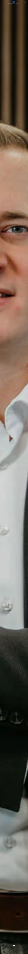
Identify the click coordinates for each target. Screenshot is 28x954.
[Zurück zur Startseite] (14, 3)
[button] (25, 3)
